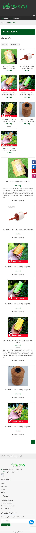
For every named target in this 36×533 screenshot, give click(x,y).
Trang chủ (4, 483)
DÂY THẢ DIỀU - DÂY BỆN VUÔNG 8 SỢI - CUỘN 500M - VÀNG (9, 121)
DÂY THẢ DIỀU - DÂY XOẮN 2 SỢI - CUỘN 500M (27, 120)
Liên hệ (3, 492)
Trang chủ (4, 22)
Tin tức (3, 489)
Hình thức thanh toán (6, 503)
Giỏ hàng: (16, 18)
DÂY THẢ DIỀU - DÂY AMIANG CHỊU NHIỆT (9, 67)
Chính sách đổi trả (6, 509)
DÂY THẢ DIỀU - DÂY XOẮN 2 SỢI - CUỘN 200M (9, 149)
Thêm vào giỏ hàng (19, 200)
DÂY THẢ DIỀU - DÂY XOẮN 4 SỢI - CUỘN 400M (27, 94)
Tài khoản (5, 18)
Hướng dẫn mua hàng (7, 500)
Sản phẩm (4, 486)
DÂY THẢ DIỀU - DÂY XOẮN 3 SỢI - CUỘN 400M (9, 94)
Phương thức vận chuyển (7, 506)
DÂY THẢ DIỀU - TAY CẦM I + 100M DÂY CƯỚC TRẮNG (27, 68)
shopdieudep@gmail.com (12, 472)
